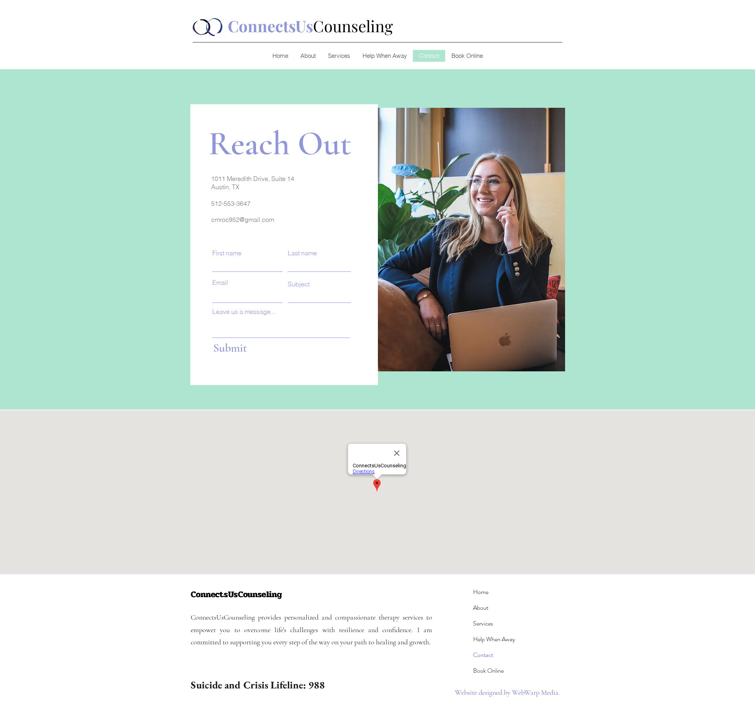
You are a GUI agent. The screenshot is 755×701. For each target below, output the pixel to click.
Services (483, 623)
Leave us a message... (243, 311)
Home (480, 591)
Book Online (488, 670)
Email (220, 282)
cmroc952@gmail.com (242, 219)
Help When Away (494, 639)
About (480, 607)
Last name (302, 253)
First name (226, 253)
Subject (298, 284)
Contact (483, 654)
